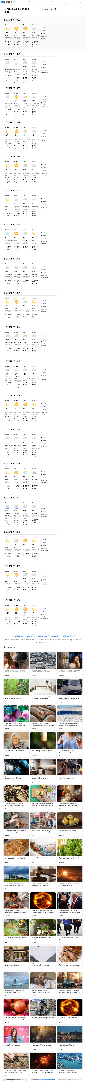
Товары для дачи (67, 636)
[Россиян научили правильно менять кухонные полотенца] (43, 771)
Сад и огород (55, 636)
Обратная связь (62, 1080)
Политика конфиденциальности (33, 1080)
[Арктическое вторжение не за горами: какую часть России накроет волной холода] (69, 717)
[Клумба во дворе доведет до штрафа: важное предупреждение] (43, 931)
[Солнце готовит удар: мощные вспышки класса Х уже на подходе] (43, 904)
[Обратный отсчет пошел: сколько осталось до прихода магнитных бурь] (43, 1065)
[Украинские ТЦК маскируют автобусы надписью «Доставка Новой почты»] (69, 691)
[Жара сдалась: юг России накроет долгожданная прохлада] (69, 771)
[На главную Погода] (8, 2)
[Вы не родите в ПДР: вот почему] (43, 851)
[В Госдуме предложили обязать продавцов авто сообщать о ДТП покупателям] (69, 984)
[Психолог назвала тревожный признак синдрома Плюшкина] (16, 797)
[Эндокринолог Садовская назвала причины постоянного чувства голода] (16, 904)
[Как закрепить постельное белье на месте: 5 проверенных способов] (43, 691)
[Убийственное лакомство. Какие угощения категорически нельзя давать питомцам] (16, 664)
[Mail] (2, 2)
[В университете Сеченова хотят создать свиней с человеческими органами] (43, 717)
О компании (8, 1080)
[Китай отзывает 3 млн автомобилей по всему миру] (43, 664)
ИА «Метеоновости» (79, 1080)
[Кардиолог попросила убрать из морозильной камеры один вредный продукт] (69, 664)
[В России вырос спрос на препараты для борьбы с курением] (69, 744)
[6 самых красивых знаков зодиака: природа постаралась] (16, 958)
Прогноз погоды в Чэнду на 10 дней (24, 636)
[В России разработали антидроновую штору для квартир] (43, 958)
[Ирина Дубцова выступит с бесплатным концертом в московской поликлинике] (16, 1038)
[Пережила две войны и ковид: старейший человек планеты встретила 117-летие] (16, 744)
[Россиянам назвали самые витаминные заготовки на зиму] (69, 824)
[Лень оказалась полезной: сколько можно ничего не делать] (16, 824)
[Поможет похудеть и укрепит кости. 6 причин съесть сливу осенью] (16, 717)
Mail (3, 1080)
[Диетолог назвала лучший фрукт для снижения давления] (69, 851)
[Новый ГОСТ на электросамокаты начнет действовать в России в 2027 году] (43, 1011)
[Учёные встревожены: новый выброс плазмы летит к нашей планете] (69, 1011)
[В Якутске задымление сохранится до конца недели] (43, 1038)
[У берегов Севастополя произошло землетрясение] (69, 1065)
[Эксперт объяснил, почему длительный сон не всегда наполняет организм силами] (43, 984)
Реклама (14, 1080)
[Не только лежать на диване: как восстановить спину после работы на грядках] (16, 1065)
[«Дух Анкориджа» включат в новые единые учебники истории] (69, 904)
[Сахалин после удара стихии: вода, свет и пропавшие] (69, 1038)
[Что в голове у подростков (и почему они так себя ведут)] (43, 824)
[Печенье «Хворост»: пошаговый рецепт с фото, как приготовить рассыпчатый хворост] (16, 851)
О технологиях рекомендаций (50, 1080)
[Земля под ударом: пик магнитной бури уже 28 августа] (69, 878)
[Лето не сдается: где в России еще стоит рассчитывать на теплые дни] (16, 878)
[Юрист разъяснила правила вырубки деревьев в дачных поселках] (69, 797)
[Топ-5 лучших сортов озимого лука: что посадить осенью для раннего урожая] (16, 1011)
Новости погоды (43, 636)
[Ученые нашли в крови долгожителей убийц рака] (16, 771)
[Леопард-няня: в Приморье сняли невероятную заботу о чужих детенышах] (16, 691)
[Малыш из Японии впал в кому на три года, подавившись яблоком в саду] (43, 797)
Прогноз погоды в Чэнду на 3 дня (19, 635)
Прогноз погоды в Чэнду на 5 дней (42, 635)
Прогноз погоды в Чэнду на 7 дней (67, 635)
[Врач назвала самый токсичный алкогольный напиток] (43, 744)
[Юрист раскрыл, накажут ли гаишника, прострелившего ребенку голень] (43, 878)
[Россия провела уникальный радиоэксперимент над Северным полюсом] (16, 984)
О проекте (22, 1080)
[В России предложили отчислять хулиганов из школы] (69, 931)
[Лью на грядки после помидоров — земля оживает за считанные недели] (16, 931)
